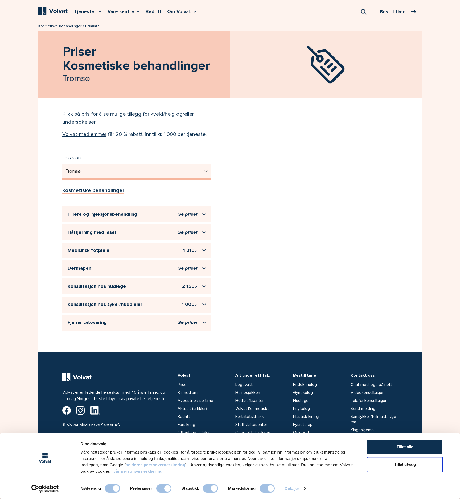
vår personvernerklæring (138, 471)
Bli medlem (188, 392)
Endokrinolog (305, 384)
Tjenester (89, 11)
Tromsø (73, 171)
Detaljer (292, 488)
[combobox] (363, 11)
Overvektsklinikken (252, 432)
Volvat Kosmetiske (252, 408)
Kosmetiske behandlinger (59, 26)
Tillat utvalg (405, 464)
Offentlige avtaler (194, 432)
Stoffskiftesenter (251, 424)
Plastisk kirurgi (306, 416)
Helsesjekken (247, 392)
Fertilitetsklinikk (249, 416)
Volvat (184, 375)
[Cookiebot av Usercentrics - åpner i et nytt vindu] (45, 489)
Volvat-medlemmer (84, 134)
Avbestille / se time (195, 400)
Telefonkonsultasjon (369, 400)
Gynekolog (303, 392)
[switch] (163, 488)
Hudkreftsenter (249, 400)
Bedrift (154, 11)
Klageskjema (362, 430)
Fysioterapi (303, 424)
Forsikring (186, 424)
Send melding (363, 408)
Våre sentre (125, 11)
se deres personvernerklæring (155, 465)
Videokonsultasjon (367, 392)
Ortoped (301, 432)
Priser (183, 384)
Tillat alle (405, 446)
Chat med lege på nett (371, 384)
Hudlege (301, 400)
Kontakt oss (363, 375)
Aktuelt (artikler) (192, 408)
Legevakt (244, 384)
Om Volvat (183, 11)
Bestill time (304, 375)
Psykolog (301, 408)
